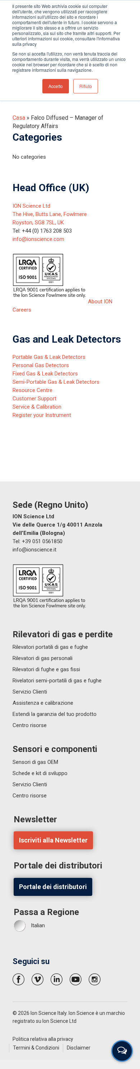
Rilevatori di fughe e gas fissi (46, 669)
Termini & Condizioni (36, 1048)
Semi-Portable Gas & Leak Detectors (56, 382)
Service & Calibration (37, 407)
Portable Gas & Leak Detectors (49, 357)
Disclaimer (78, 1048)
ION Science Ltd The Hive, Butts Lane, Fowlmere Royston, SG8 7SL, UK (50, 214)
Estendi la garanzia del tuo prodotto (55, 714)
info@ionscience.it (34, 549)
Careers (22, 310)
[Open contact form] (122, 1051)
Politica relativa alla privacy (43, 1039)
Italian (38, 925)
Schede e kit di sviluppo (40, 773)
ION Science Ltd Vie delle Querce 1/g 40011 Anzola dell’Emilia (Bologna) (57, 524)
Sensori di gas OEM (35, 762)
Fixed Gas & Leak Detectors (45, 373)
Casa (19, 117)
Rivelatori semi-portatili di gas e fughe (57, 680)
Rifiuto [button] (85, 86)
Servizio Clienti (30, 692)
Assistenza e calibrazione (43, 703)
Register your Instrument (42, 415)
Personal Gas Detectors (41, 365)
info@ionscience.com (38, 239)
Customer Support (34, 398)
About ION (100, 301)
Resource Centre (32, 390)
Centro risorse (30, 725)
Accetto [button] (55, 86)
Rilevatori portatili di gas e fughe (50, 647)
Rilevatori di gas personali (43, 658)
